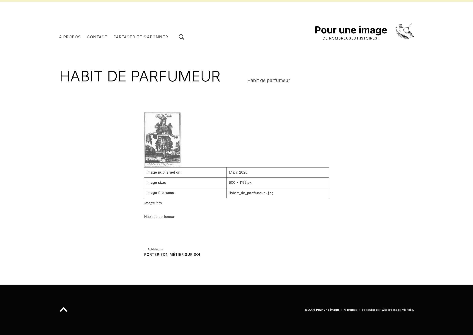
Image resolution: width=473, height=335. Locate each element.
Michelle (407, 310)
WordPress (389, 310)
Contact (97, 37)
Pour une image (351, 30)
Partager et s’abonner (141, 37)
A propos (70, 37)
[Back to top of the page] (63, 312)
